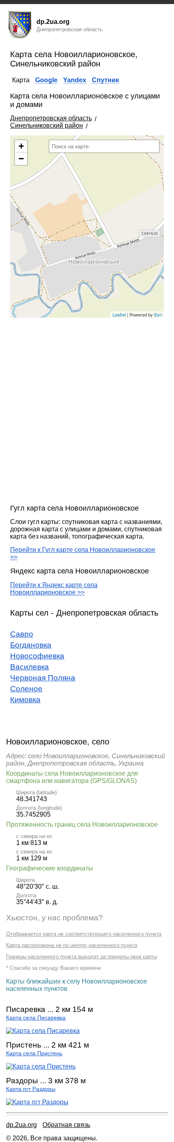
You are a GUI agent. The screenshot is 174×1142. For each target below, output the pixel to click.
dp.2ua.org (21, 1124)
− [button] (21, 159)
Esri (158, 314)
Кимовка (25, 699)
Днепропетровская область (51, 118)
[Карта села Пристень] (41, 1066)
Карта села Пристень (34, 1053)
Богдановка (30, 645)
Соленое (26, 688)
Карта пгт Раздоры (30, 1089)
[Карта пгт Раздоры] (37, 1102)
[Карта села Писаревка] (43, 1030)
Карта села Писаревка (36, 1018)
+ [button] (21, 146)
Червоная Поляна (42, 678)
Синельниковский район (46, 125)
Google (46, 80)
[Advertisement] (87, 411)
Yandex (74, 80)
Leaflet (119, 314)
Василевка (29, 667)
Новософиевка (37, 656)
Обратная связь (66, 1124)
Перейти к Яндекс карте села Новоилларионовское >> (54, 589)
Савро (21, 634)
